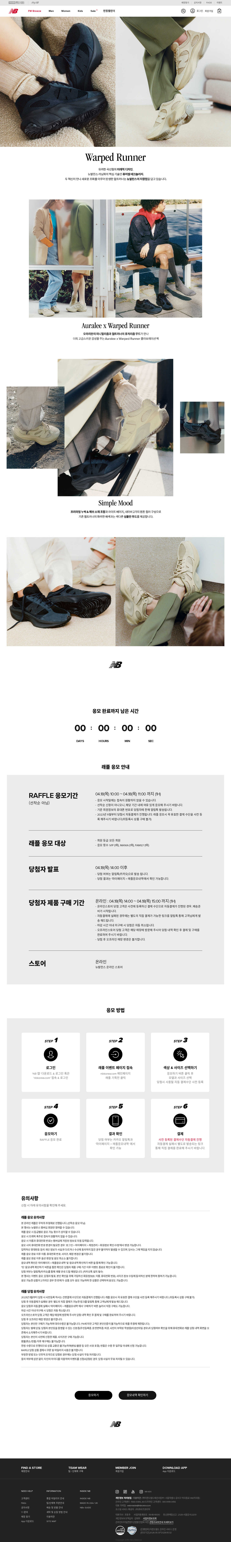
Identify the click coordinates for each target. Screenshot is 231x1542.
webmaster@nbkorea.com (139, 1506)
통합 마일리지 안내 (55, 1498)
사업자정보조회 (150, 1518)
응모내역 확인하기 (137, 1395)
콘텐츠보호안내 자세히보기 (161, 1522)
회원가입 (209, 11)
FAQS (209, 3)
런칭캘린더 (109, 11)
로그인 (200, 11)
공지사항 (197, 3)
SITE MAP (51, 1521)
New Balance (13, 11)
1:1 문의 (24, 1512)
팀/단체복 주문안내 (55, 1503)
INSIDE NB (85, 1498)
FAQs (23, 1503)
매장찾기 (185, 3)
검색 (183, 11)
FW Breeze (34, 11)
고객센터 (25, 1498)
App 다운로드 (27, 1521)
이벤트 (219, 3)
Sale (93, 11)
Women (65, 11)
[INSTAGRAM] (117, 1492)
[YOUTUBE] (133, 1492)
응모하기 (93, 1395)
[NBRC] (125, 1492)
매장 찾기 (25, 1517)
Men (51, 11)
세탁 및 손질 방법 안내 (57, 1512)
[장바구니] (219, 10)
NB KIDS (148, 1492)
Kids (80, 11)
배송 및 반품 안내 (55, 1508)
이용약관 (51, 1517)
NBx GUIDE (85, 1508)
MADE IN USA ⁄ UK (89, 1503)
